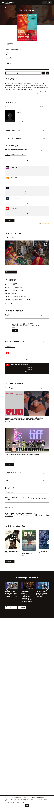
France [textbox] (8, 160)
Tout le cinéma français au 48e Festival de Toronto (22, 454)
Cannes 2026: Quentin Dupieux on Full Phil (41, 593)
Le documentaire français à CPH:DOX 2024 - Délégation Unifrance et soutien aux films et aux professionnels (24, 419)
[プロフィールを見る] (49, 2)
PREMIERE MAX (15, 208)
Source (39, 223)
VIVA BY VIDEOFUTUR (16, 198)
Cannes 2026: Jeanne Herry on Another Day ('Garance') (26, 594)
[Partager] (43, 73)
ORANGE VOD (14, 177)
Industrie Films (10, 49)
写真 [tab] (8, 237)
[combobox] (17, 160)
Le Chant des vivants (12, 551)
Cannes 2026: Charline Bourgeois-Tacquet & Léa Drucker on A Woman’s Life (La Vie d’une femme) (11, 596)
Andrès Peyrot (9, 45)
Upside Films (17, 49)
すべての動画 (22, 607)
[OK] (27, 805)
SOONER (13, 188)
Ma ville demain (27, 553)
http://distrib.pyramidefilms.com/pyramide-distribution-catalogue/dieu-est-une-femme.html (20, 515)
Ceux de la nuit (44, 551)
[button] (45, 244)
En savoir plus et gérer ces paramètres (14, 802)
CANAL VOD (14, 167)
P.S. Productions (29, 356)
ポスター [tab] (13, 237)
